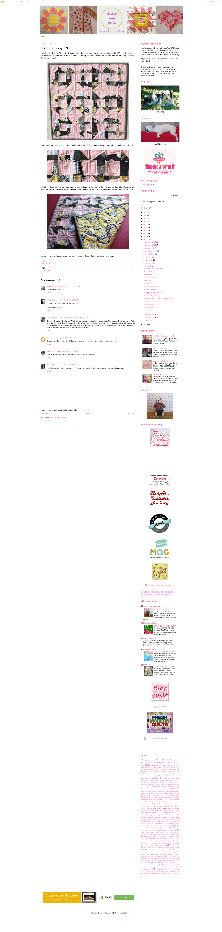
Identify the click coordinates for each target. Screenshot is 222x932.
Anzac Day (162, 771)
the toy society (150, 867)
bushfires (149, 784)
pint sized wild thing (154, 843)
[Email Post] (43, 268)
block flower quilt (148, 778)
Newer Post (45, 414)
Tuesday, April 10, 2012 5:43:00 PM (70, 365)
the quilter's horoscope (152, 296)
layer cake (153, 821)
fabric (152, 802)
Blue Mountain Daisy (150, 623)
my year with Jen (166, 834)
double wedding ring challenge (169, 797)
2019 (145, 218)
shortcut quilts (164, 858)
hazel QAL (161, 817)
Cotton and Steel (163, 791)
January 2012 (150, 321)
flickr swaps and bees (157, 808)
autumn (147, 776)
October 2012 (150, 248)
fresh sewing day (158, 811)
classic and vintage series (149, 789)
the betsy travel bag (153, 865)
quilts (177, 847)
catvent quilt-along (146, 786)
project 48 (152, 845)
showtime (172, 858)
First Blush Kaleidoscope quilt (163, 336)
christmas (164, 786)
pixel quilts (168, 843)
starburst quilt (145, 862)
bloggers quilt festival (147, 782)
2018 (145, 221)
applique (168, 771)
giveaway (169, 813)
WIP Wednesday (169, 871)
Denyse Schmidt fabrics (154, 795)
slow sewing (150, 860)
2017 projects (150, 769)
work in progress (173, 873)
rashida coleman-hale (154, 849)
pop (147, 845)
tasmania (143, 865)
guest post (162, 815)
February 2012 (150, 318)
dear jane (143, 795)
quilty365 (144, 850)
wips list (176, 871)
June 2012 (148, 260)
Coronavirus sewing (152, 791)
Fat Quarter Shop (149, 804)
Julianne (50, 286)
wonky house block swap (149, 873)
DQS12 (49, 270)
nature (150, 836)
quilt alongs (171, 845)
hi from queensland (151, 302)
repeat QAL (171, 849)
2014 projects (150, 765)
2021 (145, 212)
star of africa (175, 860)
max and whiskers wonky (154, 825)
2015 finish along (160, 765)
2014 (145, 233)
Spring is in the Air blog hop (154, 293)
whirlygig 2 (169, 869)
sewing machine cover (153, 858)
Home (43, 36)
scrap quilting (174, 852)
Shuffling (146, 640)
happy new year (152, 817)
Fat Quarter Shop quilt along (166, 804)
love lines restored (150, 278)
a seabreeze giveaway (161, 374)
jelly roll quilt (162, 819)
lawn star (147, 821)
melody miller (166, 825)
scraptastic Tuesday (173, 854)
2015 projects (171, 765)
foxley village (171, 808)
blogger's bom (149, 780)
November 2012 (150, 245)
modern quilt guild (167, 832)
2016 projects (145, 767)
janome (156, 819)
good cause (155, 815)
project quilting (161, 845)
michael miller (148, 828)
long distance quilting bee (162, 823)
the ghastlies (163, 865)
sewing (143, 858)
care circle (156, 784)
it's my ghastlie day (159, 348)
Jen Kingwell (170, 819)
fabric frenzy (148, 272)
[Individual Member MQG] (160, 558)
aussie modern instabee (165, 773)
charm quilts (156, 786)
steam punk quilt (154, 862)
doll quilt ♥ (148, 284)
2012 (145, 239)
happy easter (149, 305)
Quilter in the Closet (153, 847)
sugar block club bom (167, 862)
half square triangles (172, 815)
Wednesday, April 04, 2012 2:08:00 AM (67, 286)
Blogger (128, 913)
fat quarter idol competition (153, 269)
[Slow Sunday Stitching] (159, 447)
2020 (145, 215)
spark (157, 860)
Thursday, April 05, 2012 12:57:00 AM (65, 338)
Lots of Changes (159, 666)
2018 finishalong (161, 769)
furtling (154, 812)
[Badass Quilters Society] (159, 508)
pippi (163, 843)
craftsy (172, 791)
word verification (163, 873)
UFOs (154, 869)
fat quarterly (160, 806)
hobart (172, 817)
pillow (166, 841)
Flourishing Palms (149, 650)
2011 (145, 324)
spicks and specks (165, 860)
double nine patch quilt (153, 797)
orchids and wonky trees (152, 287)
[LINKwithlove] (159, 707)
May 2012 (148, 263)
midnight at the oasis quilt (161, 828)
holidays (176, 817)
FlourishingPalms (53, 318)
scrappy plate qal (160, 854)
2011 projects (174, 760)
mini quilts (172, 828)
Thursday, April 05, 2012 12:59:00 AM (65, 351)
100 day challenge (148, 760)
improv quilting (149, 819)
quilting (162, 847)
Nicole (49, 338)
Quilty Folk (147, 665)
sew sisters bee (174, 856)
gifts (164, 812)
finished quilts (168, 806)
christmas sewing (173, 786)
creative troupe (168, 793)
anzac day (148, 275)
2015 (145, 230)
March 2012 (149, 315)
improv (143, 819)
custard (177, 793)
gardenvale (159, 812)
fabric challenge (160, 802)
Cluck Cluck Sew (149, 638)
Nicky (49, 300)
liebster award (170, 821)
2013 (145, 236)
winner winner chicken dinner (154, 871)
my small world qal (154, 834)
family (167, 802)
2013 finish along (151, 762)
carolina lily (175, 784)
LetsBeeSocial (161, 821)
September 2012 (151, 251)
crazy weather (149, 793)
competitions (174, 789)
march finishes (149, 311)
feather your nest (150, 290)
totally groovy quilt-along (168, 867)
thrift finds (158, 867)
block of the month (161, 778)
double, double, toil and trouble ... (164, 361)
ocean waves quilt (146, 841)
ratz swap (164, 849)
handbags (144, 817)
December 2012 (150, 242)
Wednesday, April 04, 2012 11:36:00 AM (74, 318)
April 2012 (148, 266)
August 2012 (149, 254)
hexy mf (166, 817)
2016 (145, 227)
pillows (170, 841)
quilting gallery (169, 847)
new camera (168, 836)
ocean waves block (173, 838)
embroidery (173, 799)
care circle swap (166, 784)
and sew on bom (152, 771)
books (166, 782)
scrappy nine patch (147, 854)
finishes (176, 806)
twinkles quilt (147, 869)
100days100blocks (162, 760)
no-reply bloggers (149, 838)
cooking (143, 791)
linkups (148, 823)
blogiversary (159, 782)
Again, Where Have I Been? (163, 651)
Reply (49, 293)
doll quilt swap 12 (150, 308)
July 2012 (148, 257)
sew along (164, 856)
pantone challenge (158, 841)
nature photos (158, 836)
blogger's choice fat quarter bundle (166, 780)
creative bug (158, 793)
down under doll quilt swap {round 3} (152, 799)
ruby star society (156, 852)
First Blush (144, 808)
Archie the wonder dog (151, 606)
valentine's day (160, 869)
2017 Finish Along (156, 767)
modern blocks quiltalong (153, 832)
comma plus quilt (164, 789)
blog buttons (171, 778)
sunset (177, 862)
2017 (145, 224)
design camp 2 (167, 795)
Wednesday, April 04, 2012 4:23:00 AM (65, 300)
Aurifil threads (154, 773)
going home (147, 815)
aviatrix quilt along (156, 776)
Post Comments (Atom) (58, 417)
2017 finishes (167, 767)
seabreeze (144, 856)
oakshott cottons (161, 838)
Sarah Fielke (166, 852)
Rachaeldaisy (52, 365)
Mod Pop (161, 830)
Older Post (131, 414)
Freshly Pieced (170, 810)
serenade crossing (154, 856)
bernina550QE (167, 776)
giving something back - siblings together (158, 299)
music (175, 832)
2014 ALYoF (166, 763)
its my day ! (148, 281)
